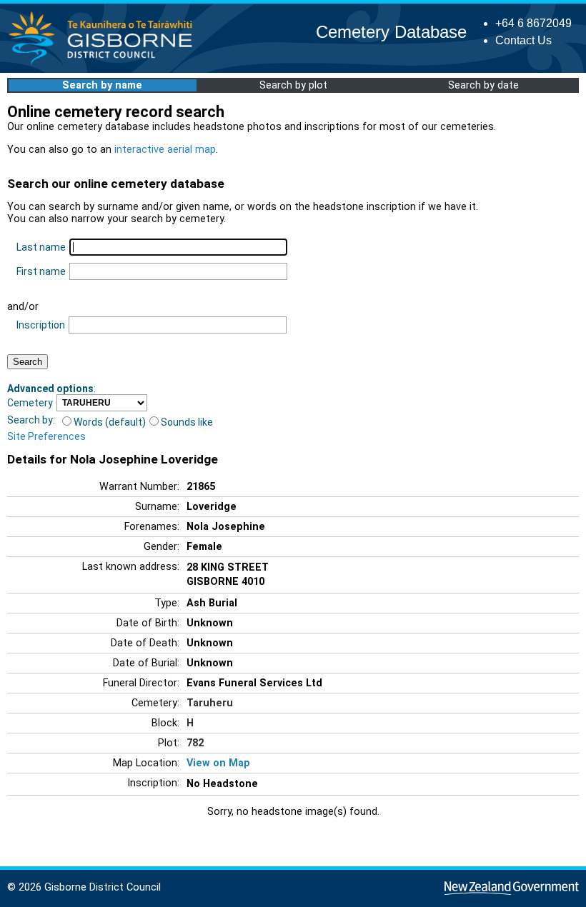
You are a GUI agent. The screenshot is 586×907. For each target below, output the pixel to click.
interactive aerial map (165, 150)
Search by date (483, 85)
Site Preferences (46, 436)
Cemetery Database (391, 31)
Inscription (40, 325)
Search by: (31, 420)
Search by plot (293, 85)
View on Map (218, 763)
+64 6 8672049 (533, 23)
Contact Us (523, 40)
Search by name (102, 85)
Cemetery (30, 403)
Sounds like (187, 422)
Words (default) (110, 422)
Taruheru (210, 703)
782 (195, 743)
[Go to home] (104, 64)
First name (41, 271)
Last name (41, 247)
